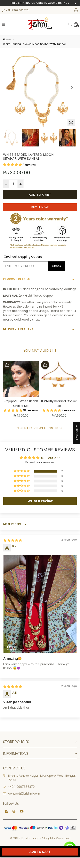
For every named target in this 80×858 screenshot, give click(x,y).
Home (6, 39)
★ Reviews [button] (76, 432)
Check (56, 266)
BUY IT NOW (40, 207)
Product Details (16, 279)
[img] (12, 540)
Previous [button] (8, 87)
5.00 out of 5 (51, 458)
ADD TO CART (40, 852)
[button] (13, 165)
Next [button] (72, 87)
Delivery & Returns (18, 329)
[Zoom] (71, 122)
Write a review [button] (40, 501)
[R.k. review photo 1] (40, 604)
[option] (40, 91)
